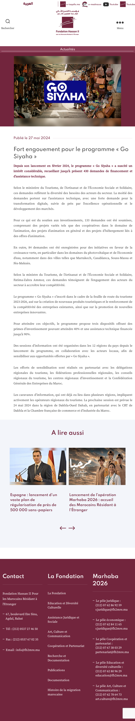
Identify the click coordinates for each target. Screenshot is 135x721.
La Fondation (57, 593)
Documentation (58, 680)
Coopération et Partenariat (66, 646)
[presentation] (72, 529)
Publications (56, 670)
